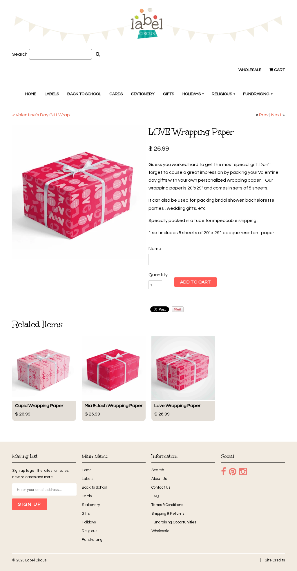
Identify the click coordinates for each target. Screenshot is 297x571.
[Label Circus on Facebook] (223, 471)
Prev (264, 115)
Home (30, 94)
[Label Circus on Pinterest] (232, 471)
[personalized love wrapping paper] (79, 192)
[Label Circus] (148, 26)
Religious (223, 94)
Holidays (192, 94)
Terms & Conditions (167, 505)
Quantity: (158, 274)
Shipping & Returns (167, 514)
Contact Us (160, 487)
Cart (279, 70)
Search (20, 54)
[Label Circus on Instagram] (243, 471)
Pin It (178, 309)
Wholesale (249, 70)
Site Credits (275, 560)
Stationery (143, 94)
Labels (52, 94)
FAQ (155, 496)
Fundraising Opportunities (173, 522)
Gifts (168, 94)
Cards (116, 94)
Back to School (84, 94)
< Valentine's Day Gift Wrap (41, 115)
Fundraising (257, 94)
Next (276, 115)
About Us (159, 479)
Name (154, 248)
